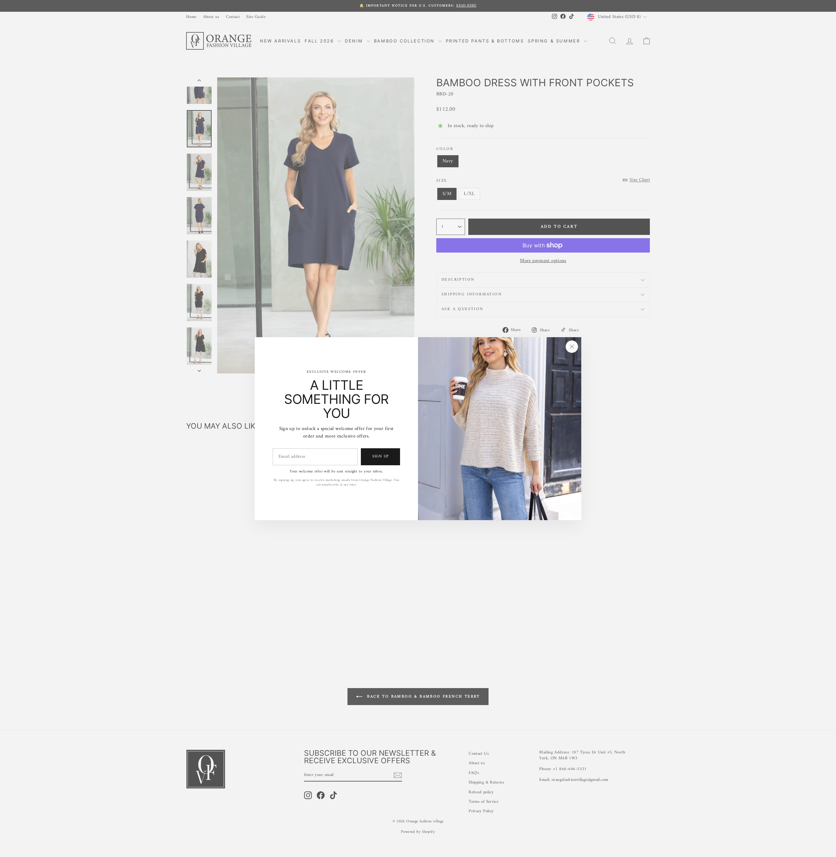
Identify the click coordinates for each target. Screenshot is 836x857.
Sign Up (380, 456)
